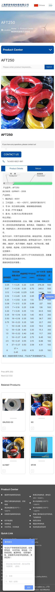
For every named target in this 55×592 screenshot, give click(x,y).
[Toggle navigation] (50, 5)
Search (49, 67)
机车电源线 (9, 520)
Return (38, 168)
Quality (35, 542)
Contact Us (11, 154)
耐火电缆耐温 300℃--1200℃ (41, 509)
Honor (35, 539)
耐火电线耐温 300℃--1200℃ (41, 502)
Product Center (26, 28)
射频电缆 (8, 524)
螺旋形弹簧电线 (38, 524)
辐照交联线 (37, 520)
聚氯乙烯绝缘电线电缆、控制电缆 (15, 502)
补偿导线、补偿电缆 (12, 527)
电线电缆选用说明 (39, 527)
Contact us (37, 545)
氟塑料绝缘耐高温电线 (20, 31)
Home (13, 28)
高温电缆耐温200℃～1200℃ (13, 509)
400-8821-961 (16, 161)
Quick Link (7, 533)
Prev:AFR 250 (7, 371)
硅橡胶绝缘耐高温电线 (13, 514)
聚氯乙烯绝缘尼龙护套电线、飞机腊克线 (43, 515)
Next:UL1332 (7, 375)
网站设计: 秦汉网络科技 (41, 590)
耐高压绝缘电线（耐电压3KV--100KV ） (42, 496)
